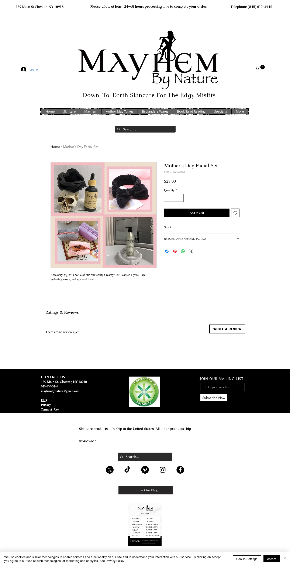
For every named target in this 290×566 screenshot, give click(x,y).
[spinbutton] (174, 198)
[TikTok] (127, 470)
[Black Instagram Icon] (162, 470)
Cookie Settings (246, 559)
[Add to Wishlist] (235, 213)
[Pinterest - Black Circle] (145, 470)
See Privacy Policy (112, 561)
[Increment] (180, 198)
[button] (260, 67)
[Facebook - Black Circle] (180, 470)
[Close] (284, 559)
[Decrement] (167, 198)
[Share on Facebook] (166, 251)
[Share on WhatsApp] (183, 251)
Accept (271, 559)
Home (55, 147)
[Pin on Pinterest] (174, 251)
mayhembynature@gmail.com (60, 391)
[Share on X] (191, 251)
